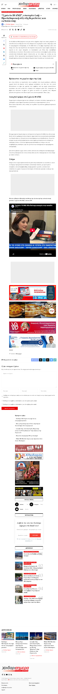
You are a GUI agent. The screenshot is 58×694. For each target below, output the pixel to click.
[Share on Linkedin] (4, 52)
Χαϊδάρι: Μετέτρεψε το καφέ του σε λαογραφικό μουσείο (8, 644)
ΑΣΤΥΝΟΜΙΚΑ (27, 585)
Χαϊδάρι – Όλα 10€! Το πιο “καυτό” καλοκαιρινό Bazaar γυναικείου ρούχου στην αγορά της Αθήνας (33, 600)
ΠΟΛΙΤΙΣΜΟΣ (5, 12)
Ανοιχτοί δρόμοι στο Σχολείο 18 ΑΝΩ (44, 67)
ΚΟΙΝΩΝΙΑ (34, 585)
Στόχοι (37, 70)
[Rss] (11, 674)
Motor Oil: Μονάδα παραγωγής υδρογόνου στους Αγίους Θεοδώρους (49, 644)
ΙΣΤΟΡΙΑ (34, 562)
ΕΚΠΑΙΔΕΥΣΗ (12, 12)
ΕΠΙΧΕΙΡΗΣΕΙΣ (27, 551)
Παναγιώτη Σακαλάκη (23, 679)
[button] (3, 5)
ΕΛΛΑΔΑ (26, 573)
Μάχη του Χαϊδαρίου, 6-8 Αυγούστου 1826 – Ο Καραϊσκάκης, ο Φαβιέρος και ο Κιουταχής (33, 568)
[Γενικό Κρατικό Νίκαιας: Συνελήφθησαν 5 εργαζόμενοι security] (19, 588)
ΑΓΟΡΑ (25, 596)
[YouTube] (7, 674)
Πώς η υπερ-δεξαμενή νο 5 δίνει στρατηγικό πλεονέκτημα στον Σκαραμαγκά (22, 645)
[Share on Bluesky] (18, 29)
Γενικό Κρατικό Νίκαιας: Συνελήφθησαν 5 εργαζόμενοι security (32, 590)
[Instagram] (36, 504)
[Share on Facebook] (10, 29)
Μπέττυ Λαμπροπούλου (37, 655)
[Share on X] (12, 29)
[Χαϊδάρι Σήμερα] (29, 4)
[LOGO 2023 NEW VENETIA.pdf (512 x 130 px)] (32, 327)
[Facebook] (21, 504)
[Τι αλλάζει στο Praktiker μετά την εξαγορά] (19, 555)
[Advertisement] (32, 120)
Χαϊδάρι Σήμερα (10, 24)
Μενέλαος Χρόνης (21, 652)
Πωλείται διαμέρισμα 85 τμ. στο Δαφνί (27, 435)
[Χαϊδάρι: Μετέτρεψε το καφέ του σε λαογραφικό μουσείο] (8, 636)
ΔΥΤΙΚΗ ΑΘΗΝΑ (27, 562)
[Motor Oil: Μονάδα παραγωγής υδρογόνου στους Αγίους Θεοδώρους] (50, 636)
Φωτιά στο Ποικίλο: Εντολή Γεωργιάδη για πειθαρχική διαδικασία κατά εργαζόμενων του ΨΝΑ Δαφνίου (33, 578)
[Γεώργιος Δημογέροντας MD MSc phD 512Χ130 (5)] (32, 341)
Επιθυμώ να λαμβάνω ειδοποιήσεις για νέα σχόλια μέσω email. (20, 401)
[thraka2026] (29, 448)
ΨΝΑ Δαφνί (19, 354)
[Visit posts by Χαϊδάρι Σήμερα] (2, 24)
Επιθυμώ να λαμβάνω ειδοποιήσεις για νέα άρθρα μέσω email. (20, 404)
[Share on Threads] (15, 29)
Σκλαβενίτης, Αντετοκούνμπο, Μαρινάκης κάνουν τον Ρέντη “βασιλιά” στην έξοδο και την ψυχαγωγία (28, 430)
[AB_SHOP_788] (32, 292)
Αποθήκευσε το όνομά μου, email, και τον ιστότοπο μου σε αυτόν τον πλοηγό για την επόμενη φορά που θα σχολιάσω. (29, 396)
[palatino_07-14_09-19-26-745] (32, 310)
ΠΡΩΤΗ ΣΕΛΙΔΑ (19, 12)
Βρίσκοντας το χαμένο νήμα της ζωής (20, 68)
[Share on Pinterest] (4, 48)
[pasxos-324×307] (27, 473)
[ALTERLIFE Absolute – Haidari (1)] (29, 491)
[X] (4, 674)
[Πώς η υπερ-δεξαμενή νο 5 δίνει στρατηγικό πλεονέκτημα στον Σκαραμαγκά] (22, 636)
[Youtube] (21, 509)
